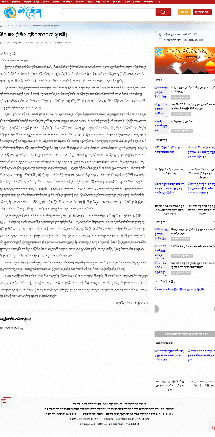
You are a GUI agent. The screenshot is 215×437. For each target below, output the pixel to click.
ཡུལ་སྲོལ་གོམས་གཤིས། (181, 114)
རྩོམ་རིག (56, 2)
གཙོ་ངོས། (5, 2)
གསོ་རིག (106, 2)
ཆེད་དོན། (27, 2)
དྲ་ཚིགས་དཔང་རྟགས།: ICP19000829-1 (63, 414)
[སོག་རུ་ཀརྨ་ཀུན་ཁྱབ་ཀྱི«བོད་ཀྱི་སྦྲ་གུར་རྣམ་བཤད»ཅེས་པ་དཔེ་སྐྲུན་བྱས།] (162, 93)
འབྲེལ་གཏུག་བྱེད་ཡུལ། (112, 404)
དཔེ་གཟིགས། (148, 2)
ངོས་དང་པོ (6, 26)
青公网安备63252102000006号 (134, 419)
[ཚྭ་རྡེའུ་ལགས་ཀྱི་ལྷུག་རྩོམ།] (162, 127)
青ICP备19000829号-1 (90, 419)
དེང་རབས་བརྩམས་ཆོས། (182, 131)
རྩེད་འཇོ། (136, 2)
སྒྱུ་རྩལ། (127, 2)
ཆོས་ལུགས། (80, 2)
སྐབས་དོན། (16, 2)
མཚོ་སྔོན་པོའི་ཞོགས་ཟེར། (24, 26)
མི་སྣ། (98, 2)
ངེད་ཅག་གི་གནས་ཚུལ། (92, 404)
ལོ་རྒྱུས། (90, 2)
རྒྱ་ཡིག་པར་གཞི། (202, 12)
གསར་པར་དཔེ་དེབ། (180, 97)
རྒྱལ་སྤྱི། (36, 2)
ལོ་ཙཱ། (158, 2)
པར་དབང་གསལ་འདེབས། (134, 404)
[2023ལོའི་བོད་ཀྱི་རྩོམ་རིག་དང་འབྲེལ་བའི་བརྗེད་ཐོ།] (162, 252)
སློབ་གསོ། (45, 2)
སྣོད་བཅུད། (117, 2)
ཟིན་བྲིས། (184, 12)
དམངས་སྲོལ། (67, 2)
